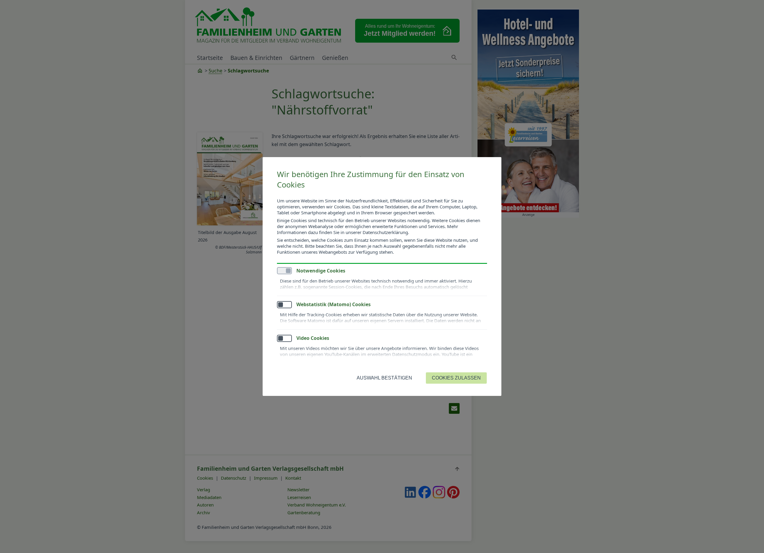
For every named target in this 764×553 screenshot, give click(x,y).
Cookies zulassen (456, 377)
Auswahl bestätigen (384, 377)
